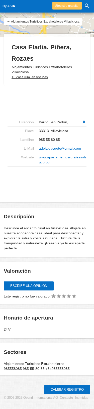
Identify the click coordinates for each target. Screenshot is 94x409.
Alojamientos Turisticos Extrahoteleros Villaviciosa (45, 21)
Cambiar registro (67, 389)
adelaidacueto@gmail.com (60, 148)
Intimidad (81, 397)
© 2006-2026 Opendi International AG (31, 397)
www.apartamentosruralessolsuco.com (62, 159)
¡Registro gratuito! (67, 6)
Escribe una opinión (28, 286)
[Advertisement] (48, 182)
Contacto (66, 397)
